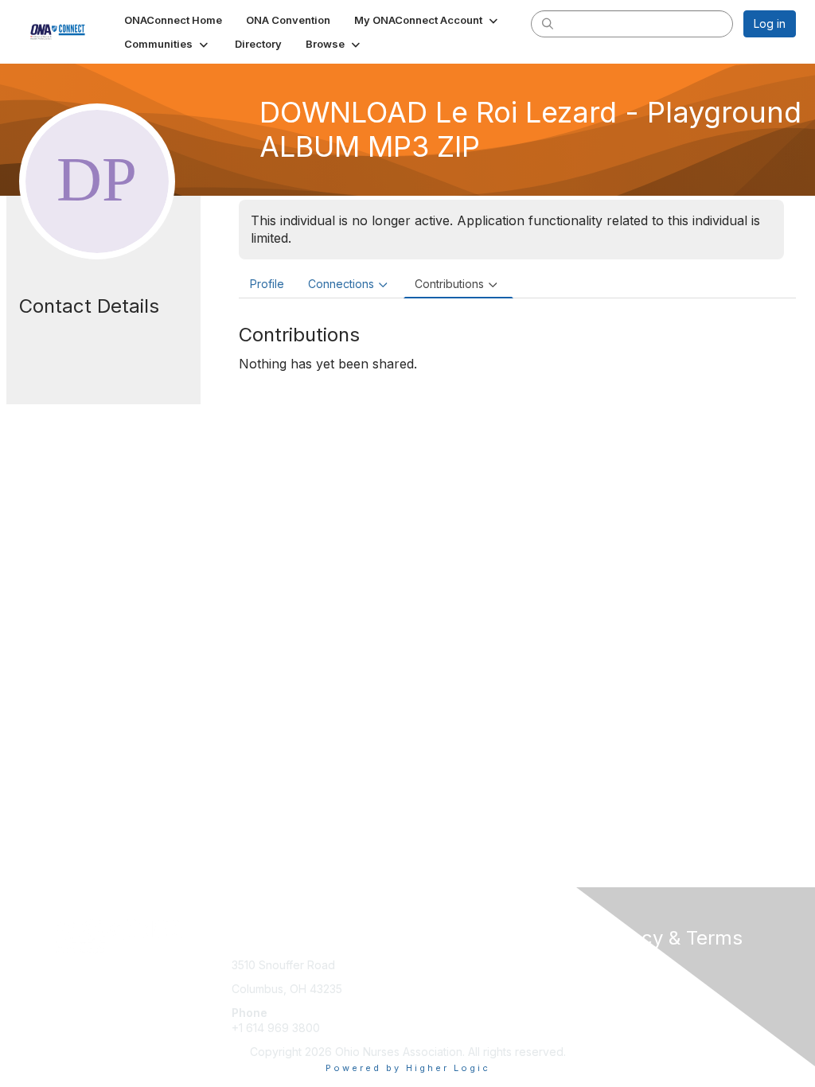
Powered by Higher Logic (408, 1067)
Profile (267, 283)
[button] (427, 20)
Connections (341, 283)
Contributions (449, 283)
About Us (621, 965)
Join (425, 965)
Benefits (435, 981)
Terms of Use (632, 981)
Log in (770, 23)
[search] (547, 23)
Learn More (444, 996)
